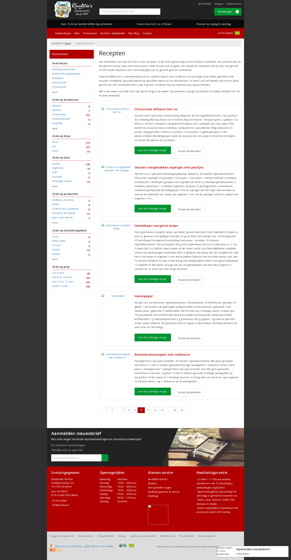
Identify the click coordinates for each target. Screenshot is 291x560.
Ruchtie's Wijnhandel (112, 33)
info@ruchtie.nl (60, 505)
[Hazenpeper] (117, 295)
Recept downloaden (189, 151)
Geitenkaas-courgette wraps (156, 226)
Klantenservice (234, 3)
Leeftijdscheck (167, 535)
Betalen (152, 483)
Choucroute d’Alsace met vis (156, 109)
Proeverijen (90, 33)
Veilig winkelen (106, 535)
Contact (147, 33)
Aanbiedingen (63, 33)
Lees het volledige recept (152, 150)
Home (68, 43)
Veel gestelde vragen (159, 487)
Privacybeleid (186, 535)
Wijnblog (153, 496)
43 (182, 410)
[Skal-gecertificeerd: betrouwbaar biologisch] (237, 33)
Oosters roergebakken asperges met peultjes (169, 167)
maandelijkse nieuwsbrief (219, 508)
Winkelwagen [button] (228, 11)
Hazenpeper (144, 296)
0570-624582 (204, 3)
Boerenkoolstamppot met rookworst (162, 355)
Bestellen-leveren (158, 479)
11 (148, 410)
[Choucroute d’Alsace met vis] (117, 110)
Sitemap (122, 535)
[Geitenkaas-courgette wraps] (117, 227)
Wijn (76, 33)
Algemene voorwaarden (143, 535)
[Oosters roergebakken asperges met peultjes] (117, 168)
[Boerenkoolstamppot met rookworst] (117, 356)
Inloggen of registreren (62, 535)
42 (175, 410)
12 (155, 410)
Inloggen (219, 3)
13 (162, 410)
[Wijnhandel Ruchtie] (73, 9)
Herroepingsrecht (206, 535)
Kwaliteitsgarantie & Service (164, 491)
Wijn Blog (133, 33)
